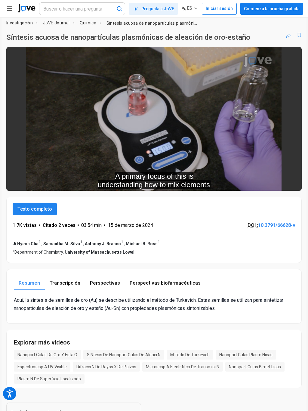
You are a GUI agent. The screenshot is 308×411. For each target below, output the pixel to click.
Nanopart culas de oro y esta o (47, 354)
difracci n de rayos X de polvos (106, 366)
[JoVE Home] (26, 8)
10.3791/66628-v (276, 225)
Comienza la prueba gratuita (272, 8)
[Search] (119, 9)
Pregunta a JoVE (157, 8)
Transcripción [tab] (65, 283)
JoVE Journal (56, 22)
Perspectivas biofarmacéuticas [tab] (165, 283)
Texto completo (34, 209)
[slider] (127, 182)
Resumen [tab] (29, 283)
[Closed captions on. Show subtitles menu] (290, 182)
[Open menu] (9, 8)
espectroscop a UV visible (42, 366)
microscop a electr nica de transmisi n (182, 366)
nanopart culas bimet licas (255, 366)
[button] (292, 55)
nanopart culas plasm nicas (246, 354)
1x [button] (278, 182)
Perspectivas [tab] (105, 283)
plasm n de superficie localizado (49, 378)
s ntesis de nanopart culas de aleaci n (124, 354)
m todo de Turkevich (190, 354)
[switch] (243, 182)
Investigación (19, 22)
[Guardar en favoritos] (299, 34)
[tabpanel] (154, 304)
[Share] (288, 34)
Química (88, 22)
